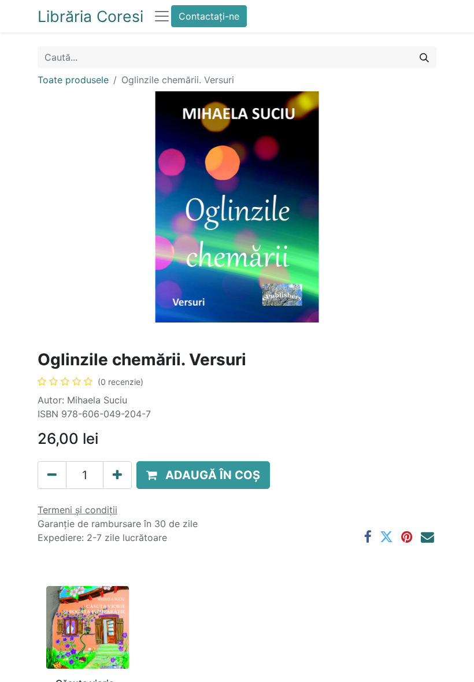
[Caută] (424, 57)
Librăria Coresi (90, 16)
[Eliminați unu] (52, 475)
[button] (203, 475)
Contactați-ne (209, 16)
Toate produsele (73, 80)
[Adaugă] (117, 475)
